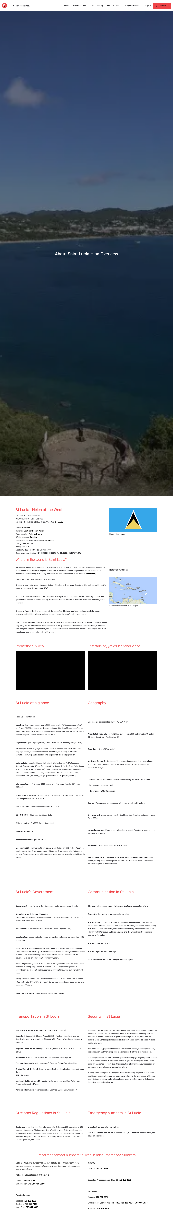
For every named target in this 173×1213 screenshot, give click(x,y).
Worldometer (48, 540)
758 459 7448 (31, 1204)
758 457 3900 (102, 1168)
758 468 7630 (113, 1203)
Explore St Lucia (79, 6)
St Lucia (59, 522)
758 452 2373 (30, 1201)
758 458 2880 (38, 1184)
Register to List (132, 6)
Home (66, 6)
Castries (26, 528)
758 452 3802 (125, 1180)
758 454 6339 (32, 1207)
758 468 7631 (127, 1203)
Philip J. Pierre (35, 534)
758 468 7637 (141, 1203)
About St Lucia (113, 6)
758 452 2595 (28, 1180)
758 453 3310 (102, 1197)
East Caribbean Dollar (34, 531)
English (33, 537)
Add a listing (163, 6)
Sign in (148, 6)
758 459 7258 (103, 1208)
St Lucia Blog (97, 6)
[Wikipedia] (90, 574)
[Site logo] (5, 5)
